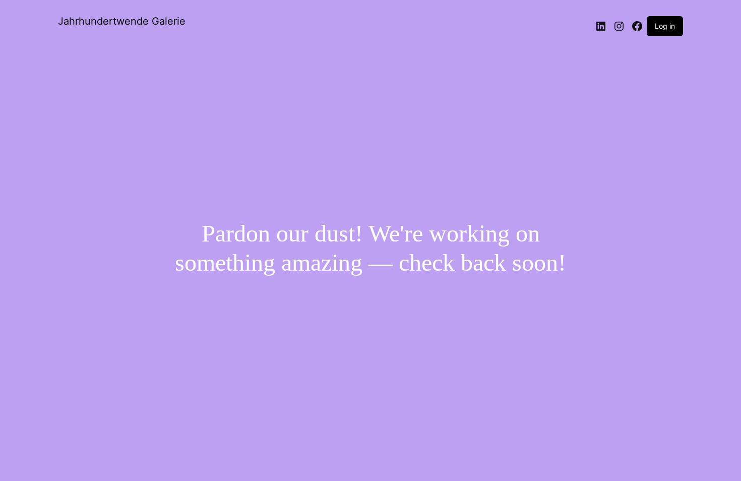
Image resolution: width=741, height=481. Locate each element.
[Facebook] (637, 26)
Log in (665, 26)
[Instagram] (619, 26)
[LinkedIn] (601, 26)
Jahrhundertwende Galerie (122, 21)
